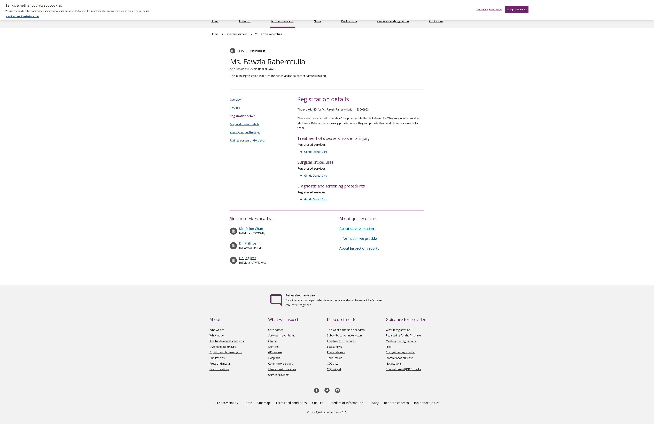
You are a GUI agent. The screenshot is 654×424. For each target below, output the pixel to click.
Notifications (394, 363)
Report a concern (396, 403)
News (317, 21)
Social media (334, 358)
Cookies (317, 403)
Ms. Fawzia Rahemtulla (269, 34)
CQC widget (334, 369)
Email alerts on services (341, 341)
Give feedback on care (222, 347)
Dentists (273, 347)
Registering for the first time (403, 335)
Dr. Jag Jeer (247, 258)
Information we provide (358, 238)
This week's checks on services (346, 330)
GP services (275, 352)
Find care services (282, 21)
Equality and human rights (225, 352)
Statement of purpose (399, 358)
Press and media (219, 363)
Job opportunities (426, 403)
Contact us (436, 21)
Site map (263, 403)
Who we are (216, 330)
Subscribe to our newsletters (345, 335)
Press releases (336, 352)
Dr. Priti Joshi (249, 243)
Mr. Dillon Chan (251, 228)
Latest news (334, 347)
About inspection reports (359, 248)
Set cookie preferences (489, 9)
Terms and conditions (291, 403)
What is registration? (398, 330)
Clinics (272, 341)
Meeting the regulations (401, 341)
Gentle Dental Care (316, 152)
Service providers (278, 375)
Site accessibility (226, 403)
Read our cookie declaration (22, 16)
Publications (349, 21)
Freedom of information (346, 403)
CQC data (332, 363)
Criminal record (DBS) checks (403, 369)
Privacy (374, 403)
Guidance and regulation (393, 21)
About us (245, 21)
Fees (388, 347)
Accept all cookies (517, 9)
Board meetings (219, 369)
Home (215, 21)
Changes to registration (400, 352)
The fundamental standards (226, 341)
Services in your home (281, 335)
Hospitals (274, 358)
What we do (216, 335)
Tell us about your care (300, 295)
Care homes (275, 330)
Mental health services (282, 369)
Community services (280, 363)
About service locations (357, 228)
